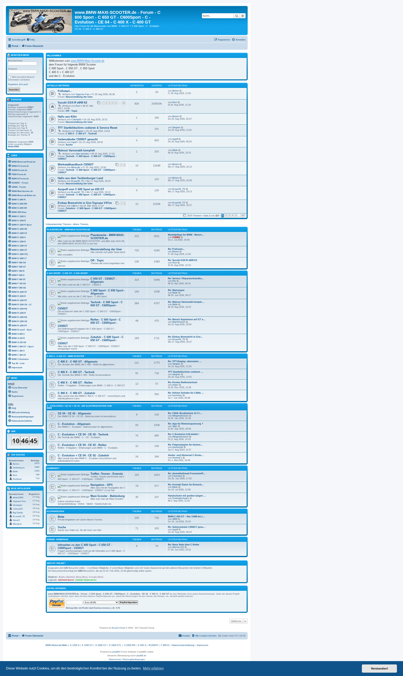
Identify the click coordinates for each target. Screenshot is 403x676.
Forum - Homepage (57, 539)
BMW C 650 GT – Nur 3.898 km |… (186, 516)
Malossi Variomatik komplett (76, 150)
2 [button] (225, 215)
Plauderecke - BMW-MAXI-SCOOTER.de (68, 229)
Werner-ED (178, 547)
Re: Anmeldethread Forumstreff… (186, 473)
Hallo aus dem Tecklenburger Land (80, 178)
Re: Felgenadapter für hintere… (185, 444)
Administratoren (66, 580)
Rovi (78, 106)
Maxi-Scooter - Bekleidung (107, 496)
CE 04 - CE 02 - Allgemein (74, 413)
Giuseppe (17, 505)
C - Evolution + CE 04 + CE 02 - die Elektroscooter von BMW (79, 407)
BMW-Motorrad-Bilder (57, 645)
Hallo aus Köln (67, 116)
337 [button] (243, 215)
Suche (69, 144)
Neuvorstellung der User (79, 97)
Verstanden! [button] (379, 668)
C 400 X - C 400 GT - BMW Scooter (65, 356)
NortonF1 (177, 457)
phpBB (115, 652)
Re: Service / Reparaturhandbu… (186, 278)
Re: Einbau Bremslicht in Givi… (185, 336)
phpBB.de (141, 655)
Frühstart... (65, 91)
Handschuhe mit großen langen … (187, 495)
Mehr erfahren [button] (153, 668)
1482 (36, 467)
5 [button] (236, 215)
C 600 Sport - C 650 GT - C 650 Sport (67, 273)
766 (37, 474)
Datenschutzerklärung (182, 645)
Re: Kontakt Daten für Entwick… (186, 484)
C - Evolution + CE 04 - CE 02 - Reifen (82, 445)
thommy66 (177, 447)
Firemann (177, 476)
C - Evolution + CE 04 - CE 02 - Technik (83, 434)
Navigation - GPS (101, 484)
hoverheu (177, 395)
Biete (61, 516)
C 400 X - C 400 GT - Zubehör (76, 393)
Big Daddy (18, 512)
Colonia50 (76, 119)
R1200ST (153, 645)
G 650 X (142, 645)
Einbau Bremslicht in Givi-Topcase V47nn (85, 202)
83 (124, 103)
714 (37, 478)
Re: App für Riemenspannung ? (185, 423)
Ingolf (74, 142)
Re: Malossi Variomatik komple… (186, 302)
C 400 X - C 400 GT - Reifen (75, 382)
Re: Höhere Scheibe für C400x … (186, 393)
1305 (36, 471)
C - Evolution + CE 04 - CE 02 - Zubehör (83, 455)
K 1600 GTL (115, 645)
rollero (74, 205)
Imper (175, 385)
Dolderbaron (19, 467)
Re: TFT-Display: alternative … (185, 361)
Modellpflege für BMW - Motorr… (186, 234)
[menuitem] (30, 39)
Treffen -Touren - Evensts (106, 473)
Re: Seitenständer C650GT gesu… (186, 527)
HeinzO (16, 520)
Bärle (175, 150)
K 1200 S (74, 645)
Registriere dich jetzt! (18, 84)
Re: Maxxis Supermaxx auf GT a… (186, 319)
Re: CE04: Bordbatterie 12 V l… (185, 413)
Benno (175, 90)
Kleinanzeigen (55, 511)
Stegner (80, 131)
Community (53, 468)
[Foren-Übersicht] (41, 20)
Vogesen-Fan (82, 94)
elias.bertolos (82, 153)
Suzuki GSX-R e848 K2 (72, 102)
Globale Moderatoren (86, 580)
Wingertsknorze (180, 415)
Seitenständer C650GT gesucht (78, 139)
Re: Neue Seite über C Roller (183, 544)
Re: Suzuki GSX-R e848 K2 (182, 260)
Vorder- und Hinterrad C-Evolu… (186, 455)
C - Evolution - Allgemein (74, 424)
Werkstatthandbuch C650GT (76, 164)
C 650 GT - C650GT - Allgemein (103, 280)
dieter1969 (13, 146)
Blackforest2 (178, 322)
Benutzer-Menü (19, 55)
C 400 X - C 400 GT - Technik (81, 133)
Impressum (202, 645)
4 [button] (232, 215)
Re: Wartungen (176, 290)
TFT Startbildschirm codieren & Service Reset (87, 127)
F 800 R (165, 645)
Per (174, 281)
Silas (174, 426)
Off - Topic (71, 111)
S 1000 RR (129, 645)
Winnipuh (17, 524)
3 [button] (229, 215)
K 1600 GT (101, 645)
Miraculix (75, 167)
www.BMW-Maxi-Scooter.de (87, 60)
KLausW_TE (77, 181)
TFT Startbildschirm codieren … (185, 372)
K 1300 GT (87, 645)
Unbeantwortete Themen (58, 224)
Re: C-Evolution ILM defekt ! (183, 434)
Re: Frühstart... (176, 249)
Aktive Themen (80, 224)
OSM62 (176, 237)
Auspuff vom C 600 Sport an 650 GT (81, 189)
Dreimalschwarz (180, 498)
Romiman (17, 479)
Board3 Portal (118, 628)
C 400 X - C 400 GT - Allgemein (78, 361)
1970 (36, 463)
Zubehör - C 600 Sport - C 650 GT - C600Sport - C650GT (90, 340)
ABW (174, 519)
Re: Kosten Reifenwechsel (182, 382)
